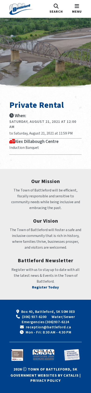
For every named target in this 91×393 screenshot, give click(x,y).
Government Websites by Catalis (44, 375)
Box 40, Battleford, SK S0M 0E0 (48, 311)
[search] (56, 9)
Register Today (45, 287)
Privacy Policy (45, 380)
